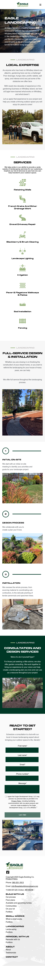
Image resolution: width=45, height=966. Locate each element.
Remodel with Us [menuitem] (17, 936)
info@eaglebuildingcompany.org (24, 886)
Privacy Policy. (12, 879)
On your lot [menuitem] (10, 909)
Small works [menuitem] (15, 916)
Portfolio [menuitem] (9, 912)
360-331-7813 (18, 883)
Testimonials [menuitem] (11, 953)
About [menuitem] (10, 947)
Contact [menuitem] (12, 957)
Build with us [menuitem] (15, 894)
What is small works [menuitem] (14, 919)
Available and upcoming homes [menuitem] (19, 903)
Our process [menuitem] (11, 897)
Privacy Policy (16, 801)
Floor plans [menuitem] (10, 900)
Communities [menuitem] (11, 906)
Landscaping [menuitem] (15, 926)
